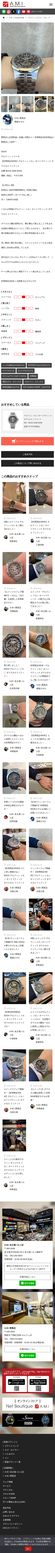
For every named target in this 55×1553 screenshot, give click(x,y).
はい (28, 1549)
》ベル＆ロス (9, 1454)
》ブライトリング (11, 1446)
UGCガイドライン (11, 1528)
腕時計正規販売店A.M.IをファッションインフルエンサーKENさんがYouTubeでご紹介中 (27, 1267)
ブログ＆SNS (9, 1494)
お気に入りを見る (36, 11)
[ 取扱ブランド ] (10, 1442)
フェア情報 (8, 1482)
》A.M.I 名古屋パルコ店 (13, 1472)
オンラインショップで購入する (30, 441)
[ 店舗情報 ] (8, 1468)
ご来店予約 (27, 454)
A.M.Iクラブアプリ (11, 1516)
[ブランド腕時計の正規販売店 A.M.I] (17, 4)
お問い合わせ (9, 1512)
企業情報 (7, 1520)
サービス (7, 1486)
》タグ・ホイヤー (11, 1450)
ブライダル (8, 1490)
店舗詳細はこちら (27, 1277)
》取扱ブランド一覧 (12, 1462)
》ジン (6, 1458)
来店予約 (7, 1508)
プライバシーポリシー (13, 1524)
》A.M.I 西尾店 (9, 1476)
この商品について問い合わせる (27, 463)
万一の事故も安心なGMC (14, 1502)
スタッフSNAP (9, 1498)
